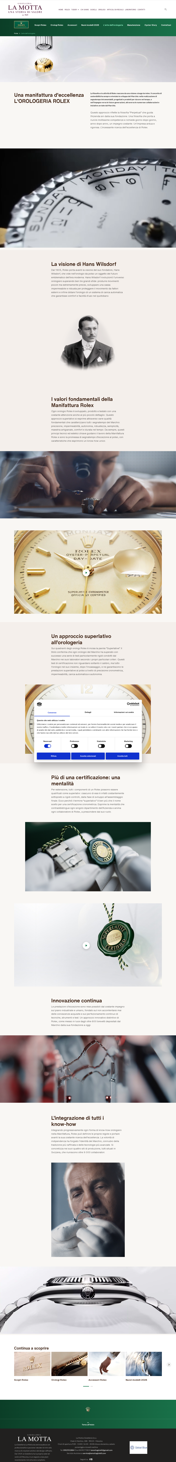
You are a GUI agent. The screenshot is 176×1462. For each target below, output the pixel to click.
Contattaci (166, 25)
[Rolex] (21, 25)
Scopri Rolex (40, 25)
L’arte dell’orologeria (28, 33)
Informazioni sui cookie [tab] (124, 712)
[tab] (86, 1386)
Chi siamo (85, 10)
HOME (61, 10)
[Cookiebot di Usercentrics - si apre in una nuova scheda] (128, 704)
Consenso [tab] (52, 713)
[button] (166, 9)
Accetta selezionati (88, 756)
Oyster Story (151, 25)
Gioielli (93, 10)
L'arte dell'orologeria (113, 25)
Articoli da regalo (115, 10)
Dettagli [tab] (88, 712)
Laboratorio (130, 10)
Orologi (101, 10)
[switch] (74, 746)
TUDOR (74, 10)
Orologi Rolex (57, 25)
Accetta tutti (122, 756)
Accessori (72, 25)
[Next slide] (169, 1364)
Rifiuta (53, 756)
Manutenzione (133, 25)
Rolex (67, 10)
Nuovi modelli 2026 (90, 25)
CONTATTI (141, 10)
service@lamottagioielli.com (94, 1453)
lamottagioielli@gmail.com (101, 1450)
